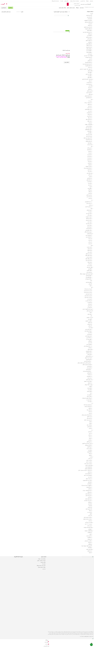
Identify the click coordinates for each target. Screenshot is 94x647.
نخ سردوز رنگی (89, 418)
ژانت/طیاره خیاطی (89, 40)
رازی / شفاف (89, 121)
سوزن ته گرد (90, 215)
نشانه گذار (90, 347)
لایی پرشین (90, 67)
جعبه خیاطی (90, 94)
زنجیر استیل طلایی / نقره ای (87, 490)
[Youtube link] (2, 1)
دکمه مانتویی (90, 169)
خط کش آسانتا (88, 369)
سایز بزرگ (90, 87)
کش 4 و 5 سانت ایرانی (88, 295)
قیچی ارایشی (89, 248)
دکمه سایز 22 (89, 154)
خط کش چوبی (89, 366)
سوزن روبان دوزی (89, 223)
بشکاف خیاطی (90, 70)
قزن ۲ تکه (90, 238)
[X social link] (5, 1)
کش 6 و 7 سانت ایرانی (88, 297)
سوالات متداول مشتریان (41, 567)
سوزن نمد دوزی (89, 448)
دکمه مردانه (90, 171)
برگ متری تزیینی (89, 535)
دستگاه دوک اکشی (89, 275)
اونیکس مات (90, 389)
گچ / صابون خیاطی (89, 310)
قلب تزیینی (90, 342)
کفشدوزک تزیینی (89, 344)
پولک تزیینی (90, 332)
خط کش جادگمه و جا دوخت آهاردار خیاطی (84, 362)
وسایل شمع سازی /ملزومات (88, 527)
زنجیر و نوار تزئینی (89, 173)
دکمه (91, 146)
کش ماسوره (90, 305)
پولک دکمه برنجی (89, 126)
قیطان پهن (90, 268)
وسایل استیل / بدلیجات (88, 465)
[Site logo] (86, 4)
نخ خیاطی (90, 408)
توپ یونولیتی (90, 539)
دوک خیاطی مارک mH (88, 406)
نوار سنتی (90, 198)
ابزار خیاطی (90, 25)
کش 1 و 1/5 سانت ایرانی (88, 290)
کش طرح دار (90, 302)
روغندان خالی (89, 38)
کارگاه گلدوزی (89, 451)
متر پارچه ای (90, 374)
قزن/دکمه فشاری (89, 233)
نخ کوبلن (90, 455)
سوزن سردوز (89, 225)
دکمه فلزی (90, 164)
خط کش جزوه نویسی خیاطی (87, 364)
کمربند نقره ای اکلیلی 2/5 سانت (87, 309)
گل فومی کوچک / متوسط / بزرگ (87, 545)
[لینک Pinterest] (1, 1)
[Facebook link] (6, 1)
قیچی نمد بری (89, 265)
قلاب (91, 280)
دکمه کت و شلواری (89, 166)
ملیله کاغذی (90, 547)
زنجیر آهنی (90, 488)
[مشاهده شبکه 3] (14, 11)
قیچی (91, 245)
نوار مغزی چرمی (89, 272)
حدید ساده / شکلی (89, 478)
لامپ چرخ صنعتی (89, 47)
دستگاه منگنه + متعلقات (88, 124)
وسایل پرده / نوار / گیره (88, 522)
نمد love (90, 433)
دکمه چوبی (90, 151)
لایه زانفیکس (90, 60)
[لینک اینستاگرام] (3, 1)
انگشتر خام (90, 319)
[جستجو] (68, 4)
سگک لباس (90, 132)
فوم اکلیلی (90, 544)
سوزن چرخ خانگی (89, 218)
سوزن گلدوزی (89, 446)
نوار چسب (90, 122)
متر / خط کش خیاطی (89, 356)
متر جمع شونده (89, 376)
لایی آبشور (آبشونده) (88, 65)
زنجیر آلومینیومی (89, 487)
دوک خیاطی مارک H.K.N (88, 404)
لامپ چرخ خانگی (89, 45)
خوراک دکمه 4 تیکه (89, 127)
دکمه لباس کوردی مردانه (88, 168)
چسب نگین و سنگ (89, 119)
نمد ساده (90, 436)
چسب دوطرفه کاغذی (88, 109)
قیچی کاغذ (90, 263)
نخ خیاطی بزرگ (89, 409)
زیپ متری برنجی (89, 203)
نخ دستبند (90, 411)
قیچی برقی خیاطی (89, 253)
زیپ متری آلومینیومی (88, 201)
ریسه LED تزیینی (89, 337)
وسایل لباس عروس (89, 549)
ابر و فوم (90, 80)
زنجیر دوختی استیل (89, 495)
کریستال (90, 510)
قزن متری (90, 243)
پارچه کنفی (90, 431)
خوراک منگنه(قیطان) (88, 129)
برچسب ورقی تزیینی (88, 329)
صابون (91, 312)
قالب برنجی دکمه (89, 134)
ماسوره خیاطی (90, 349)
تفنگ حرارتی (90, 85)
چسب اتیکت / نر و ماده (88, 102)
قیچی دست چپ (89, 257)
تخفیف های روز (4, 7)
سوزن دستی (90, 221)
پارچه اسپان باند (89, 82)
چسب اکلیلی (90, 104)
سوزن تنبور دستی (89, 213)
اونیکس (90, 386)
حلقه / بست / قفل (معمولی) (87, 480)
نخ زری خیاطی (89, 416)
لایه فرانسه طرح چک (88, 62)
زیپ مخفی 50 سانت (88, 206)
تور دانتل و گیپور (89, 179)
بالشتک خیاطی (89, 30)
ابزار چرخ (90, 23)
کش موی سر (89, 307)
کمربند (91, 186)
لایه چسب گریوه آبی (88, 57)
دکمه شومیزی (89, 159)
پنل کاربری (10, 7)
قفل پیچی (90, 505)
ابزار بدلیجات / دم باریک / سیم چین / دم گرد (85, 470)
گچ (91, 315)
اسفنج (91, 534)
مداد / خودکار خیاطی (89, 379)
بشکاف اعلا (90, 72)
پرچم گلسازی (89, 537)
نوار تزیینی (90, 193)
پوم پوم (90, 176)
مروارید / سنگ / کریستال (88, 384)
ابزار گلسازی (90, 532)
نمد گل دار (90, 440)
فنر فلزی (90, 552)
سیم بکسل (90, 502)
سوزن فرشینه (89, 226)
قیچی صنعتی (90, 262)
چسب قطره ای (89, 112)
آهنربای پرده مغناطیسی (88, 20)
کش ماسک (90, 304)
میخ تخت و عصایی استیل (88, 517)
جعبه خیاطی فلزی (89, 97)
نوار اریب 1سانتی (89, 460)
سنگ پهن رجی (89, 394)
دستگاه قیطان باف (89, 277)
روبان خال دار (89, 181)
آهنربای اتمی (90, 18)
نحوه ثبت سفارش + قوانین (41, 560)
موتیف (91, 285)
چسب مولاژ (90, 117)
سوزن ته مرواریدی (89, 216)
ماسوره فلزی (89, 354)
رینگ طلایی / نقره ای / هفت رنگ (87, 485)
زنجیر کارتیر (90, 497)
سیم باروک (90, 542)
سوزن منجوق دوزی (89, 230)
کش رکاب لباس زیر (89, 300)
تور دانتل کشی (89, 178)
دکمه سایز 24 (89, 156)
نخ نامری (90, 428)
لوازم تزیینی (90, 327)
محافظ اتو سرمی (89, 50)
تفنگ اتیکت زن (89, 35)
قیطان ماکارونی (89, 270)
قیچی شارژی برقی (89, 260)
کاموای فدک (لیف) (89, 282)
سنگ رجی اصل (89, 396)
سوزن (91, 208)
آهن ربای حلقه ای (89, 15)
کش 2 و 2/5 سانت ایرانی (88, 292)
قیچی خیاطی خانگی (88, 255)
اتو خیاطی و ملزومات (88, 28)
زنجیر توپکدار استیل (89, 493)
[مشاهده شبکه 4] (12, 11)
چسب (91, 99)
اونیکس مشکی (89, 391)
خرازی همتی (86, 636)
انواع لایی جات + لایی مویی (88, 55)
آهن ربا (91, 13)
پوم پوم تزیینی (89, 334)
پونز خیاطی (90, 33)
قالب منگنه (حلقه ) (89, 139)
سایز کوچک (90, 89)
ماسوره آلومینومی (89, 351)
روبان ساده (90, 183)
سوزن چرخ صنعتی (89, 220)
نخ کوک (90, 423)
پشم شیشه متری (89, 84)
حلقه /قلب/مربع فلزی (88, 445)
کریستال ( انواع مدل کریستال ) (87, 398)
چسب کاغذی (90, 114)
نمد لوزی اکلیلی (89, 441)
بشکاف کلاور (90, 77)
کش (91, 287)
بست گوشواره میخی (88, 473)
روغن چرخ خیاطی (89, 37)
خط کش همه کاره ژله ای (87, 371)
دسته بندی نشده (89, 144)
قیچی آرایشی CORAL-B (66, 50)
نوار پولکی (90, 191)
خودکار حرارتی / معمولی (88, 381)
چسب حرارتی (89, 107)
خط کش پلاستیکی (89, 359)
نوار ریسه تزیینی (89, 196)
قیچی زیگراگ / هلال (89, 258)
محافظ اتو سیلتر (89, 52)
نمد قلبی (90, 438)
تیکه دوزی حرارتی (89, 92)
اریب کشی (90, 174)
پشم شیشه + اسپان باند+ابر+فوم (87, 79)
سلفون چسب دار (89, 339)
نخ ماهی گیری (89, 426)
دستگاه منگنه (89, 131)
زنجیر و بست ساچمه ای (88, 500)
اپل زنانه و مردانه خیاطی (88, 27)
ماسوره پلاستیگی (89, 352)
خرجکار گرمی (89, 483)
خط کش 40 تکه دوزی (87, 361)
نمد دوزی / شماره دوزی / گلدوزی (87, 443)
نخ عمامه (90, 453)
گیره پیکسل (90, 322)
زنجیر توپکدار (90, 492)
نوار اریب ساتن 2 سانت (88, 463)
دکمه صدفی (90, 161)
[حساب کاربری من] (9, 4)
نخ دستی (90, 413)
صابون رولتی (90, 314)
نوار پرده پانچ (90, 525)
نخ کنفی (90, 421)
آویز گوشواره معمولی (88, 468)
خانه (69, 11)
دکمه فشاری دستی (89, 235)
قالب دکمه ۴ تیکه (89, 136)
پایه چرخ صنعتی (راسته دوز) (87, 32)
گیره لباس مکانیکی (89, 141)
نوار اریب (91, 456)
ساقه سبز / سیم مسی (88, 540)
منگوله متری (90, 188)
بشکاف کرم (90, 75)
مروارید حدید (90, 401)
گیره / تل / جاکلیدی (89, 317)
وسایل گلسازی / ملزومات (88, 530)
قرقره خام (90, 450)
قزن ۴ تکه (90, 240)
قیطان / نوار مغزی (89, 267)
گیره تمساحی (89, 324)
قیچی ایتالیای (89, 250)
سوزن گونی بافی (89, 228)
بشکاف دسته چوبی (89, 74)
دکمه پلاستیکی (89, 149)
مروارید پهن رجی (89, 399)
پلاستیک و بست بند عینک (88, 475)
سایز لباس (90, 42)
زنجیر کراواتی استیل (88, 498)
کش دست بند (89, 512)
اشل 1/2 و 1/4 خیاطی (88, 357)
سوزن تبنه (90, 211)
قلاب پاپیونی (90, 507)
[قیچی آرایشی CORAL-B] (62, 22)
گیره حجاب (90, 515)
